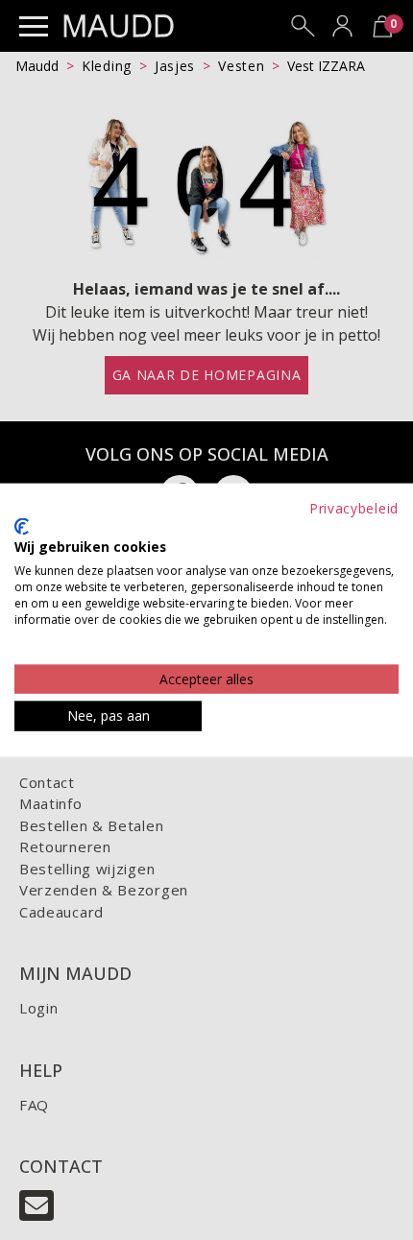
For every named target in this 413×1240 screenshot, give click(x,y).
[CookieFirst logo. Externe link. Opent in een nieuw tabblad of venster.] (21, 526)
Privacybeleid (354, 508)
